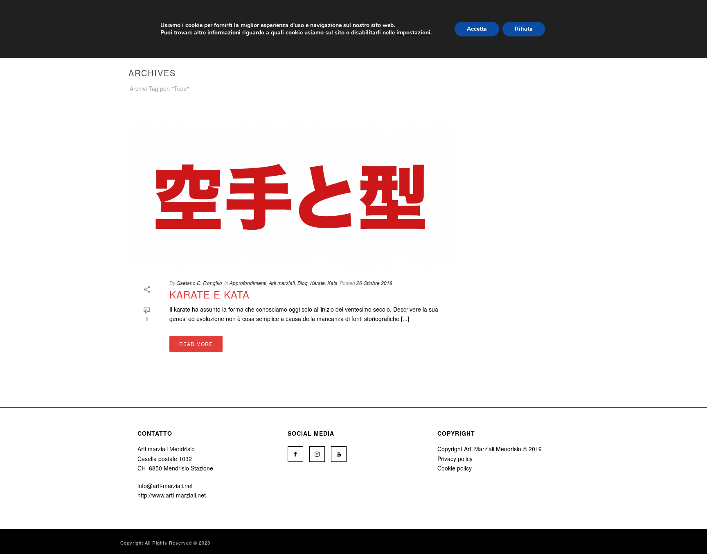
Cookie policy (454, 468)
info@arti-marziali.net (165, 486)
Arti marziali (282, 282)
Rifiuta (524, 29)
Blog (302, 282)
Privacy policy (455, 459)
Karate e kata (209, 294)
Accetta (477, 29)
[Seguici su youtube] (339, 454)
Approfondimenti (248, 282)
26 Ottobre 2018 (374, 282)
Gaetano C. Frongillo (199, 282)
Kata (332, 282)
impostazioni (413, 32)
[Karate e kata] (290, 196)
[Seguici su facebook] (295, 454)
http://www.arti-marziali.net (171, 495)
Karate (317, 282)
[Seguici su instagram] (317, 454)
